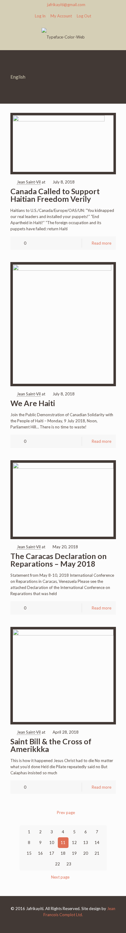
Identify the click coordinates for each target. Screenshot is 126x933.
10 (51, 842)
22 (57, 863)
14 (96, 842)
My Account (61, 15)
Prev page (66, 812)
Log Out (84, 15)
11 (63, 842)
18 (63, 853)
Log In (40, 15)
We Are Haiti (32, 403)
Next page (60, 877)
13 (85, 842)
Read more (101, 243)
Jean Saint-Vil (29, 182)
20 (85, 853)
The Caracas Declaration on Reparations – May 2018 (58, 559)
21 (96, 853)
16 (40, 853)
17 (51, 853)
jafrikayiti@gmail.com (66, 4)
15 (29, 853)
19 (74, 853)
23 (68, 863)
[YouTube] (63, 923)
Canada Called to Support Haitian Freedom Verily (55, 195)
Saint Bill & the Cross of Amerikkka (50, 745)
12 (74, 842)
